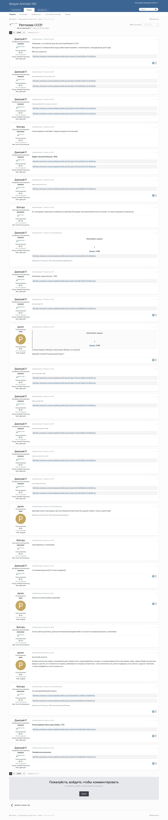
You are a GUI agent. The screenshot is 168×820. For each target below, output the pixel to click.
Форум (29, 10)
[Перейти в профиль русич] (21, 339)
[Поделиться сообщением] (156, 39)
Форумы (12, 14)
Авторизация (136, 25)
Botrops (21, 126)
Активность (42, 10)
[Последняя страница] (24, 32)
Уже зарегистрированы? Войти (146, 3)
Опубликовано (43, 39)
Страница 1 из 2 (33, 32)
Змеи (47, 28)
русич (21, 326)
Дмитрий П (26, 28)
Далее (19, 32)
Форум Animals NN (22, 4)
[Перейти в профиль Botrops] (20, 135)
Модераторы (36, 14)
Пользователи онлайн (53, 14)
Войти (84, 794)
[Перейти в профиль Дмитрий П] (14, 24)
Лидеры (68, 14)
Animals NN (16, 10)
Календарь (24, 14)
